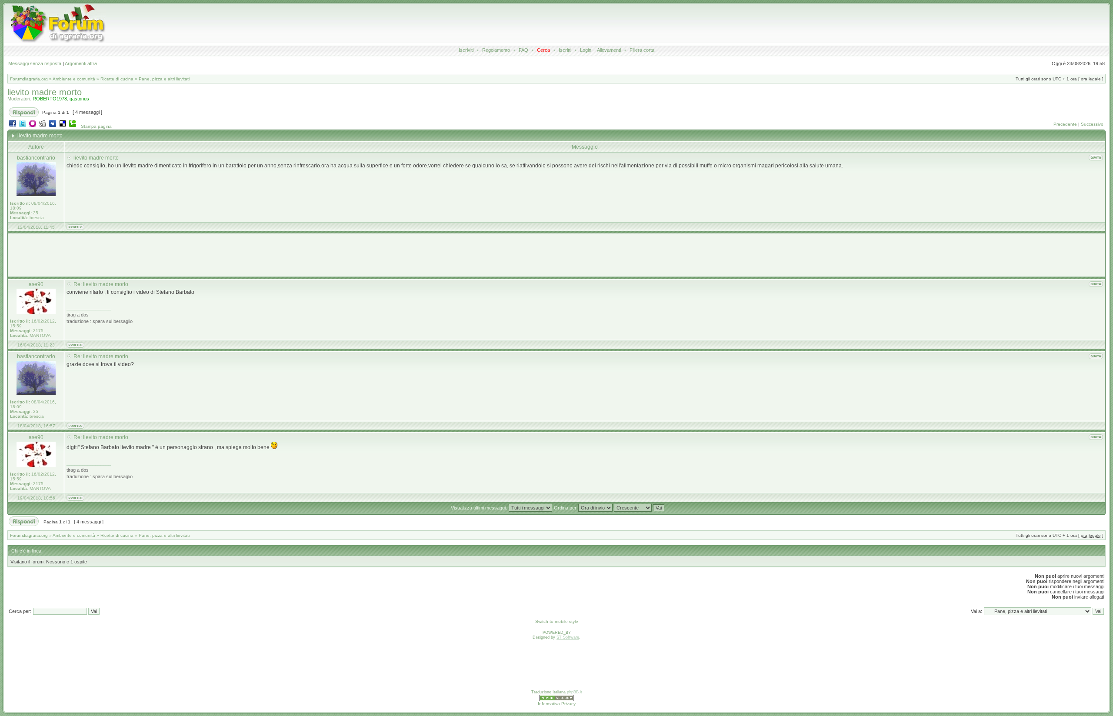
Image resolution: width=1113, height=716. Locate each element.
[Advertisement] (488, 23)
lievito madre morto (44, 92)
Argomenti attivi (81, 63)
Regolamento (496, 50)
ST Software (567, 637)
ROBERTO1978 (50, 98)
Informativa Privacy (557, 703)
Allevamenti (609, 50)
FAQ (523, 50)
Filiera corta (642, 50)
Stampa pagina (96, 126)
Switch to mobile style (556, 621)
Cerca (543, 50)
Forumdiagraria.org (29, 79)
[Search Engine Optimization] (556, 700)
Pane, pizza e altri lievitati (164, 79)
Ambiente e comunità (74, 79)
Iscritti (565, 50)
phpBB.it (574, 692)
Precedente (1065, 124)
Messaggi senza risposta (34, 63)
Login (585, 50)
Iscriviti (466, 50)
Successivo (1092, 124)
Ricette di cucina (116, 79)
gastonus (79, 98)
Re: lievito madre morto (100, 284)
